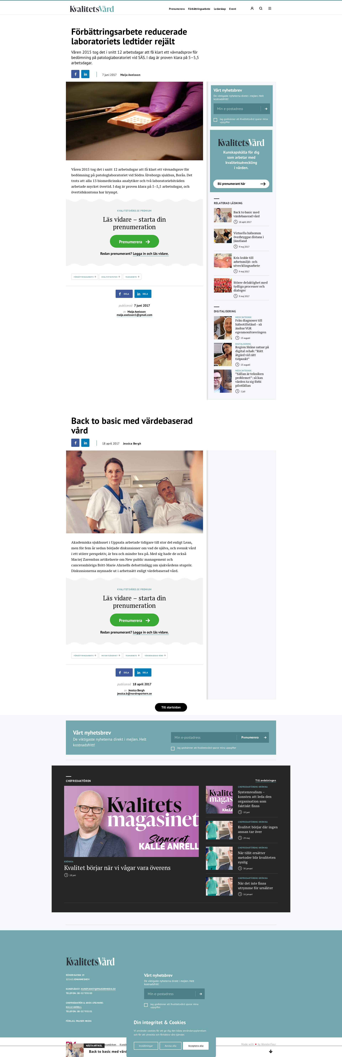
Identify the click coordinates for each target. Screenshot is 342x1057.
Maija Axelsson (130, 75)
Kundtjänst (126, 1044)
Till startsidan (171, 707)
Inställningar (146, 1045)
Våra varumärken (106, 1044)
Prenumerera (177, 8)
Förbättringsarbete (199, 8)
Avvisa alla (170, 1045)
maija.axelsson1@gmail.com (134, 315)
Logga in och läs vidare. (151, 253)
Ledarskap (220, 8)
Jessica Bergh (132, 443)
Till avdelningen (265, 780)
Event (232, 8)
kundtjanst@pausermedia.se (98, 988)
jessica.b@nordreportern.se (134, 693)
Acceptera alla (195, 1045)
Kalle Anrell (74, 1007)
